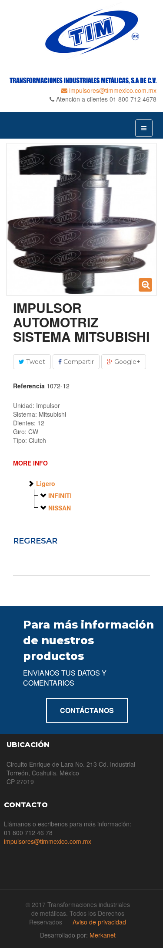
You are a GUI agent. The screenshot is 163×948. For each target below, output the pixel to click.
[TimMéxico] (81, 31)
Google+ (126, 362)
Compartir (78, 362)
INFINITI (60, 495)
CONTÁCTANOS (87, 710)
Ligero (45, 483)
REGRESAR (35, 541)
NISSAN (59, 507)
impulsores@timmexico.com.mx (111, 90)
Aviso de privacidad (99, 921)
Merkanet (103, 935)
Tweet (34, 362)
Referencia (29, 385)
